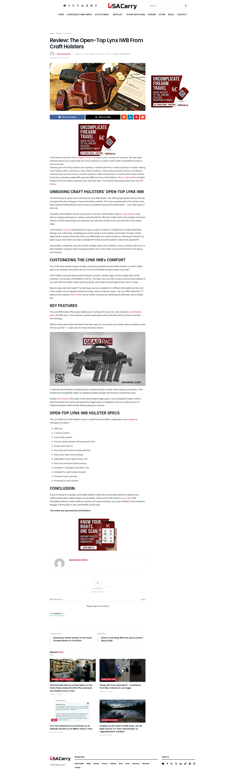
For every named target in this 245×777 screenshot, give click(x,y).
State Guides (79, 763)
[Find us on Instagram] (73, 5)
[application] (97, 359)
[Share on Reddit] (124, 117)
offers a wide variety (126, 177)
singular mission (85, 157)
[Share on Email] (142, 117)
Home (61, 14)
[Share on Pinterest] (136, 117)
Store (121, 763)
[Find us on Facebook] (69, 5)
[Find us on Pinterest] (91, 5)
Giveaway (135, 763)
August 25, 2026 (106, 691)
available (131, 419)
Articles (58, 33)
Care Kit (66, 229)
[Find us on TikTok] (87, 5)
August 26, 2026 (56, 694)
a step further (128, 214)
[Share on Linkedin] (130, 117)
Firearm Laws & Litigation (62, 679)
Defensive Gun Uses (109, 720)
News (54, 720)
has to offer (126, 498)
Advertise (145, 763)
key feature (62, 398)
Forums (104, 763)
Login (142, 599)
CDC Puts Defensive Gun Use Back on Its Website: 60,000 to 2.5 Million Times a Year (71, 727)
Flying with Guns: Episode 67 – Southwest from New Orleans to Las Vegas (120, 686)
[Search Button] (186, 5)
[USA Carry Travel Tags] (97, 140)
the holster (77, 294)
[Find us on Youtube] (65, 5)
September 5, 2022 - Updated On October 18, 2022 (92, 54)
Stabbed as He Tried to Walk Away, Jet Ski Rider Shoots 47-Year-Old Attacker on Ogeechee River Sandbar (121, 728)
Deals (127, 763)
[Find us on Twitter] (78, 5)
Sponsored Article (63, 54)
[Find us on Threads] (96, 5)
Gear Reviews (67, 33)
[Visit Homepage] (122, 5)
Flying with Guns (109, 679)
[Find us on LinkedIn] (82, 5)
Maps (89, 763)
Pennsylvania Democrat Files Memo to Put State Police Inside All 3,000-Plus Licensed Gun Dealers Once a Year (71, 688)
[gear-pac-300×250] (170, 54)
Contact (182, 14)
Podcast (113, 763)
